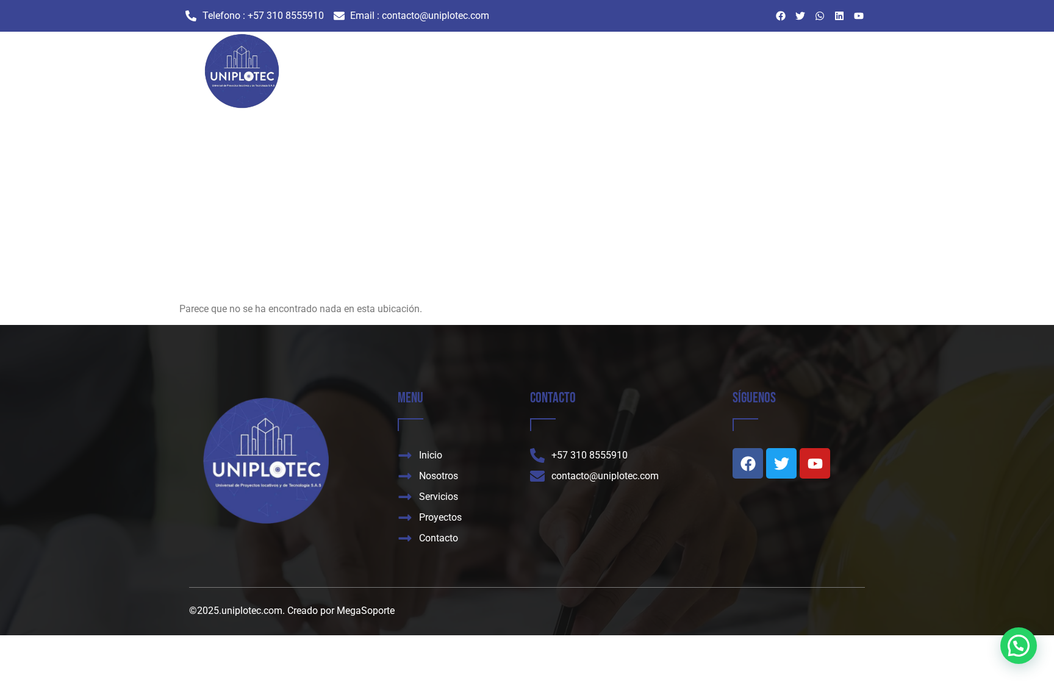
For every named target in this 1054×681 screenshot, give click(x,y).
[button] (1018, 645)
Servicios (579, 74)
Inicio (481, 74)
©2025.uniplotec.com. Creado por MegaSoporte (292, 610)
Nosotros (526, 74)
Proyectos (633, 74)
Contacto (688, 74)
